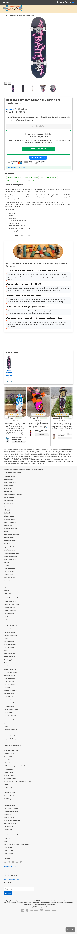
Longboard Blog (8, 769)
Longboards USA (43, 907)
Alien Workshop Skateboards (12, 604)
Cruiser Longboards (9, 805)
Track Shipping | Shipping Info (12, 745)
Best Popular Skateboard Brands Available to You (17, 781)
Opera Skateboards (9, 675)
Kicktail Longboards (9, 799)
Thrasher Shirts (8, 829)
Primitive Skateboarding (10, 690)
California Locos (8, 574)
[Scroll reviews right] (70, 416)
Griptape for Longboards (10, 823)
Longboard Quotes (9, 775)
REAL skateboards (9, 700)
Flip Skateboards (8, 697)
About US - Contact (9, 753)
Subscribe (8, 893)
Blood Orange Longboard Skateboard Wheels (16, 844)
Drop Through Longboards (11, 808)
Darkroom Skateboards (10, 629)
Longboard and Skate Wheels (12, 820)
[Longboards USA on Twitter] (17, 863)
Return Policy (7, 763)
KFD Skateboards (9, 666)
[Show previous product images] (5, 83)
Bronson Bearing (8, 850)
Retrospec (7, 590)
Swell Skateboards (9, 706)
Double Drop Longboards (11, 811)
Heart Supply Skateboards (11, 660)
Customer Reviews (10, 866)
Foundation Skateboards (11, 644)
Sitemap (6, 784)
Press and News (8, 772)
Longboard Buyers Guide (11, 729)
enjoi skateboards (9, 641)
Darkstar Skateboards (10, 632)
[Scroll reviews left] (6, 416)
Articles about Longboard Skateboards (14, 766)
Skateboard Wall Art (9, 817)
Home (5, 15)
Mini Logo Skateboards (10, 672)
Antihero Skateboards (10, 610)
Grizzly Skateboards (9, 653)
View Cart (6, 742)
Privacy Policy (8, 756)
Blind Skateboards (9, 620)
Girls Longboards (8, 826)
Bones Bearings (8, 853)
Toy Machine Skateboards (11, 709)
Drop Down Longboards (10, 802)
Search (6, 726)
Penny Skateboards (9, 678)
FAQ (5, 723)
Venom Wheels (8, 847)
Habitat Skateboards (9, 656)
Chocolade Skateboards (10, 626)
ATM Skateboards (9, 613)
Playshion (6, 584)
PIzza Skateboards (9, 681)
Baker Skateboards (9, 617)
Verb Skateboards (9, 712)
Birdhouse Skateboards (10, 623)
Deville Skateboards (9, 577)
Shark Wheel (7, 593)
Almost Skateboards (9, 607)
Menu (7, 2)
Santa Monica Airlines (10, 703)
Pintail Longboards (9, 796)
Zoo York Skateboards (10, 715)
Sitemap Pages (8, 787)
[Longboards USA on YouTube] (13, 863)
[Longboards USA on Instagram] (5, 863)
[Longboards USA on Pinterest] (9, 863)
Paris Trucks (7, 838)
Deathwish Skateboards (10, 635)
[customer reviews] (38, 107)
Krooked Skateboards (10, 669)
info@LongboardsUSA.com (11, 879)
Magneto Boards (8, 581)
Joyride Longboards (9, 587)
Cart (71, 2)
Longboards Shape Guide (11, 733)
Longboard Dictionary (10, 739)
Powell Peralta (8, 687)
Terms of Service (8, 760)
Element (6, 638)
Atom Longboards (9, 571)
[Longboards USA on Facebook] (21, 863)
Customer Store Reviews (16, 167)
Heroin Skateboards (9, 663)
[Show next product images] (9, 83)
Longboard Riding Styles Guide (12, 736)
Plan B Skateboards (9, 684)
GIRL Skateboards (9, 647)
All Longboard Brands (10, 778)
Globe (5, 650)
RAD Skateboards (9, 693)
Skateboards (7, 814)
